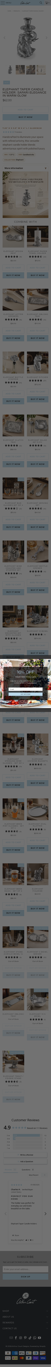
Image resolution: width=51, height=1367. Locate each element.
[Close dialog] (49, 661)
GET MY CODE (25, 694)
